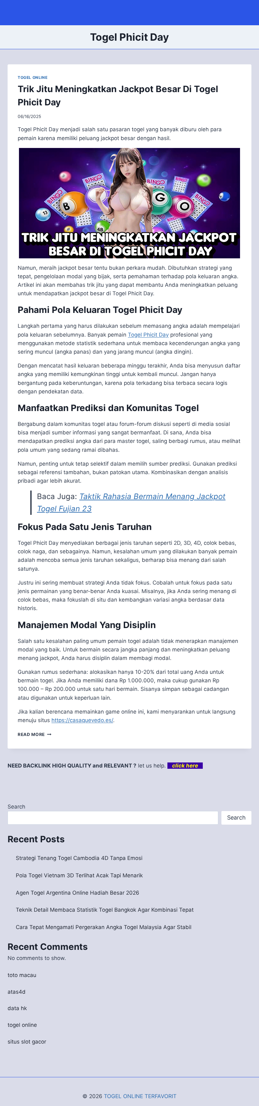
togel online (22, 1025)
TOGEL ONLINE (32, 77)
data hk (17, 1008)
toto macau (22, 975)
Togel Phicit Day (148, 335)
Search (16, 806)
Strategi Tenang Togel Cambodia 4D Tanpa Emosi (79, 858)
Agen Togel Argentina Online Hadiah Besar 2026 (77, 893)
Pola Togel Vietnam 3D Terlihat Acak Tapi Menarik (79, 875)
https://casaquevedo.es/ (82, 720)
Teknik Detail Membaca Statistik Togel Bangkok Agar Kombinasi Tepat (105, 910)
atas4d (17, 992)
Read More (34, 734)
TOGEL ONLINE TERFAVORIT (140, 1096)
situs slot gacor (27, 1041)
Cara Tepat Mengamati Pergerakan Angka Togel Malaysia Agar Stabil (103, 927)
